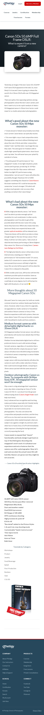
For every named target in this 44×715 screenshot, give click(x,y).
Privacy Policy (37, 710)
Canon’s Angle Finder (26, 395)
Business (7, 572)
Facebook (27, 684)
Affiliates (5, 669)
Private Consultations (31, 673)
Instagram (27, 691)
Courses (6, 12)
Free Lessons (28, 669)
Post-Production (10, 568)
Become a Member (32, 4)
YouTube (27, 687)
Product (7, 554)
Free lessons (18, 17)
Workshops (8, 550)
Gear (6, 576)
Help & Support (7, 673)
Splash (6, 565)
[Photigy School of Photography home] (9, 3)
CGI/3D (7, 579)
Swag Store (27, 666)
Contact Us (6, 666)
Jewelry (14, 12)
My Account (6, 698)
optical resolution (16, 231)
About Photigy (7, 659)
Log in (20, 4)
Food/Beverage (9, 561)
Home (4, 684)
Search (4, 694)
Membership (36, 12)
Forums (27, 17)
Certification (24, 12)
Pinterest (27, 694)
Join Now (5, 701)
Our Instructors (7, 662)
